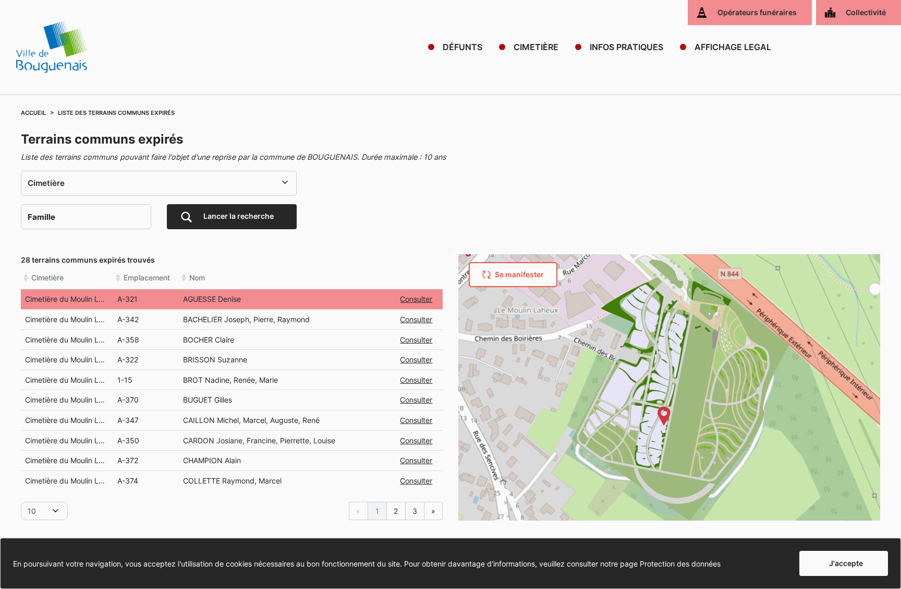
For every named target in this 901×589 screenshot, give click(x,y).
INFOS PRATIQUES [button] (626, 47)
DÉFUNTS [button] (462, 47)
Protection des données (680, 563)
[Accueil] (51, 47)
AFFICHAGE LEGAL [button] (733, 47)
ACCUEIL (33, 112)
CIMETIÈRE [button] (536, 47)
